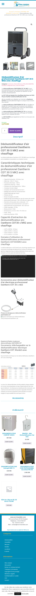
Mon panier (8, 565)
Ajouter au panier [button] (9, 441)
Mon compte (8, 563)
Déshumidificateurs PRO (19, 84)
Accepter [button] (17, 593)
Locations (7, 549)
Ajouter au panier (15, 130)
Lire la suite (9, 505)
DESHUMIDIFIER (29, 84)
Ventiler (7, 547)
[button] (3, 4)
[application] (18, 266)
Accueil (11, 11)
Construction (15, 13)
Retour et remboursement (12, 567)
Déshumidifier (9, 540)
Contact (7, 580)
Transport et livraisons (11, 569)
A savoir (7, 551)
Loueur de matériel (20, 85)
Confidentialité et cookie (12, 576)
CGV (6, 578)
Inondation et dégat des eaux (8, 85)
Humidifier (8, 542)
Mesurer (7, 544)
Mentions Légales (10, 573)
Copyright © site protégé (12, 571)
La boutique (17, 11)
